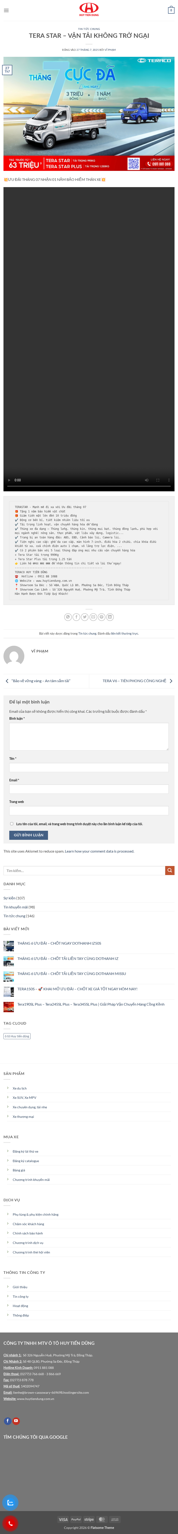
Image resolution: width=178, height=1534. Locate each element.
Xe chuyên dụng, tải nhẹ (30, 1107)
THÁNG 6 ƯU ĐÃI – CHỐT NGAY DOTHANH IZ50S (59, 943)
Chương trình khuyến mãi (31, 1180)
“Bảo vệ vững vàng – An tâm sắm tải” (40, 680)
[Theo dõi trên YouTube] (16, 1421)
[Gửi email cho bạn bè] (93, 617)
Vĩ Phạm (110, 49)
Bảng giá (19, 1170)
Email (14, 780)
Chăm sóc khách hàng (28, 1224)
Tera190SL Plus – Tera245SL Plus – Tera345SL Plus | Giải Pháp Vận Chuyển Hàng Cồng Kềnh (91, 1004)
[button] (6, 10)
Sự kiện (9, 898)
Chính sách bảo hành (28, 1233)
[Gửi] (170, 870)
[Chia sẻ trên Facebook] (76, 617)
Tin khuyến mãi (15, 907)
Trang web (16, 802)
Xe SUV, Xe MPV (24, 1097)
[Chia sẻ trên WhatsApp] (68, 617)
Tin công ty (21, 1296)
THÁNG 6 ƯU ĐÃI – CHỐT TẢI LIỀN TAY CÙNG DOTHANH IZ (67, 958)
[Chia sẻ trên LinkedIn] (110, 617)
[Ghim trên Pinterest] (101, 617)
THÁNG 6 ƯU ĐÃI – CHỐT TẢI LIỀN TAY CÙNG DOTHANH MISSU (71, 973)
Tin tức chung (89, 29)
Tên (12, 759)
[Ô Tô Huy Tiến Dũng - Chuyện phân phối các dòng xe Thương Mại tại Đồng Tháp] (89, 10)
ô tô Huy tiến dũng (17, 1036)
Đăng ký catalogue (26, 1161)
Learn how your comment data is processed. (99, 851)
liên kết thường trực (124, 633)
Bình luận (17, 718)
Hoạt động (20, 1306)
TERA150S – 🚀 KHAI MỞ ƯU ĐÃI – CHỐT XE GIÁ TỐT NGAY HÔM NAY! (77, 989)
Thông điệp (21, 1315)
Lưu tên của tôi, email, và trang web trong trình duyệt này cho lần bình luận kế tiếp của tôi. (79, 824)
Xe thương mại (23, 1117)
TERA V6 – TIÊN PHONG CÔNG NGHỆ (135, 680)
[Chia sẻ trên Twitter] (85, 617)
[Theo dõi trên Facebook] (8, 1421)
